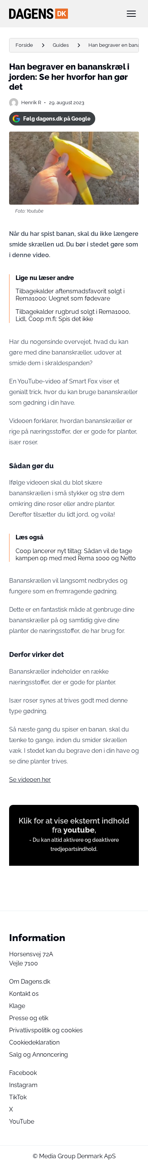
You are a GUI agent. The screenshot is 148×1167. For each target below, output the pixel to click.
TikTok (18, 1097)
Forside (24, 45)
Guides (61, 45)
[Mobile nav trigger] (131, 13)
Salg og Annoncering (38, 1054)
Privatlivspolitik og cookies (46, 1030)
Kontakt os (24, 993)
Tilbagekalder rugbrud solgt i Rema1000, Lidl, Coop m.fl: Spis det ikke (73, 315)
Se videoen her (30, 779)
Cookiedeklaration (34, 1042)
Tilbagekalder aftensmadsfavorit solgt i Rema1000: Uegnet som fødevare (70, 295)
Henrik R (31, 102)
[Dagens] (62, 13)
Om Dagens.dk (29, 981)
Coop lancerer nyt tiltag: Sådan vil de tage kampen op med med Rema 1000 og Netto (76, 554)
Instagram (23, 1085)
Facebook (23, 1072)
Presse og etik (28, 1018)
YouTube (21, 1121)
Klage (17, 1006)
